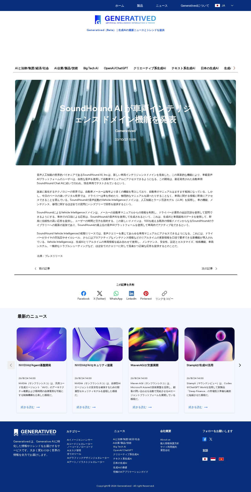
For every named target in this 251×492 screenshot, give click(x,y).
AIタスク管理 (74, 450)
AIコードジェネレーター (80, 443)
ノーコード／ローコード (80, 446)
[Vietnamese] (221, 459)
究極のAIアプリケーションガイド (130, 471)
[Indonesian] (213, 459)
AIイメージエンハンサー (80, 439)
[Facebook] (204, 439)
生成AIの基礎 (120, 467)
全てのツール (74, 453)
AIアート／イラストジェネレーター (86, 461)
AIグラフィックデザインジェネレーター (88, 457)
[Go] (240, 365)
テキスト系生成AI (122, 458)
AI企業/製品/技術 (122, 442)
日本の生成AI (120, 462)
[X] (211, 439)
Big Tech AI (119, 446)
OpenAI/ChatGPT (123, 450)
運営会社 (165, 450)
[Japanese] (205, 459)
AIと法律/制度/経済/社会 (126, 439)
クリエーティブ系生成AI (126, 454)
